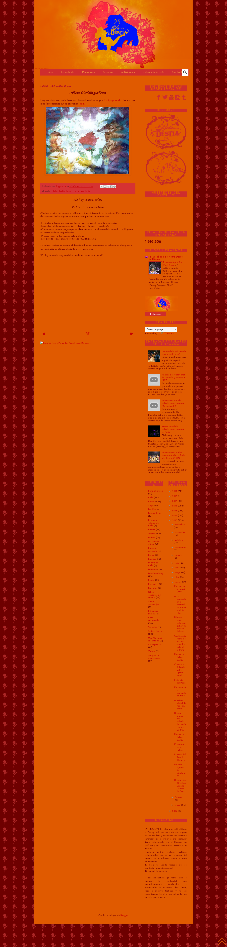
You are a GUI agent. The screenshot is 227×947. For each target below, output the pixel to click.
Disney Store (154, 513)
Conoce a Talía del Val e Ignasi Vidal (179, 670)
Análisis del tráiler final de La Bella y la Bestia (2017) (173, 378)
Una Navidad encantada (155, 639)
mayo (178, 572)
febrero (178, 797)
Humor (151, 537)
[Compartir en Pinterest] (114, 186)
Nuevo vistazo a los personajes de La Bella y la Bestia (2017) (173, 455)
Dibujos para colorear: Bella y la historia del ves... (180, 624)
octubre (179, 540)
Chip (150, 505)
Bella (55, 191)
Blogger (124, 915)
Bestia (62, 191)
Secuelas (152, 627)
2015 (175, 511)
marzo (178, 582)
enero (178, 805)
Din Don (152, 509)
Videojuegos (154, 645)
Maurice (152, 569)
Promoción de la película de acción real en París (173, 429)
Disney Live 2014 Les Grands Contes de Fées (180, 786)
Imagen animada (152, 549)
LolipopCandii (112, 100)
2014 (175, 515)
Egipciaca (61, 187)
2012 (175, 811)
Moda (151, 580)
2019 (175, 491)
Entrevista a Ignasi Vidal (179, 589)
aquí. (82, 104)
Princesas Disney (153, 612)
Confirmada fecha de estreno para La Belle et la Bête (180, 643)
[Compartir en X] (108, 186)
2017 (175, 501)
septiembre (180, 547)
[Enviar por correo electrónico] (102, 186)
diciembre (180, 525)
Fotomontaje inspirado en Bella (180, 691)
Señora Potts (155, 631)
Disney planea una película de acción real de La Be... (180, 721)
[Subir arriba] (222, 941)
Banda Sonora (155, 491)
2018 (175, 496)
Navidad (152, 588)
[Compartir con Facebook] (111, 186)
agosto (178, 555)
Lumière (152, 559)
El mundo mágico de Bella (153, 523)
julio (177, 563)
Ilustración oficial (153, 543)
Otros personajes (153, 603)
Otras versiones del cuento (154, 595)
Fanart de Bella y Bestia (179, 657)
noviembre (180, 532)
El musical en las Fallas (179, 747)
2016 (175, 506)
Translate (169, 333)
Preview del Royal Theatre (180, 757)
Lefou (151, 555)
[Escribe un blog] (105, 186)
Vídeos (151, 651)
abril (177, 577)
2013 (175, 520)
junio (177, 568)
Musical (152, 584)
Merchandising (155, 573)
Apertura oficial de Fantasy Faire (180, 704)
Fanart (69, 191)
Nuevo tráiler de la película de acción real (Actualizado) (173, 403)
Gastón (152, 533)
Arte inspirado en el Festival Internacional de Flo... (180, 604)
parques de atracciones (154, 656)
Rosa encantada (82, 191)
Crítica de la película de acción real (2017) (174, 353)
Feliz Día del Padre (180, 681)
